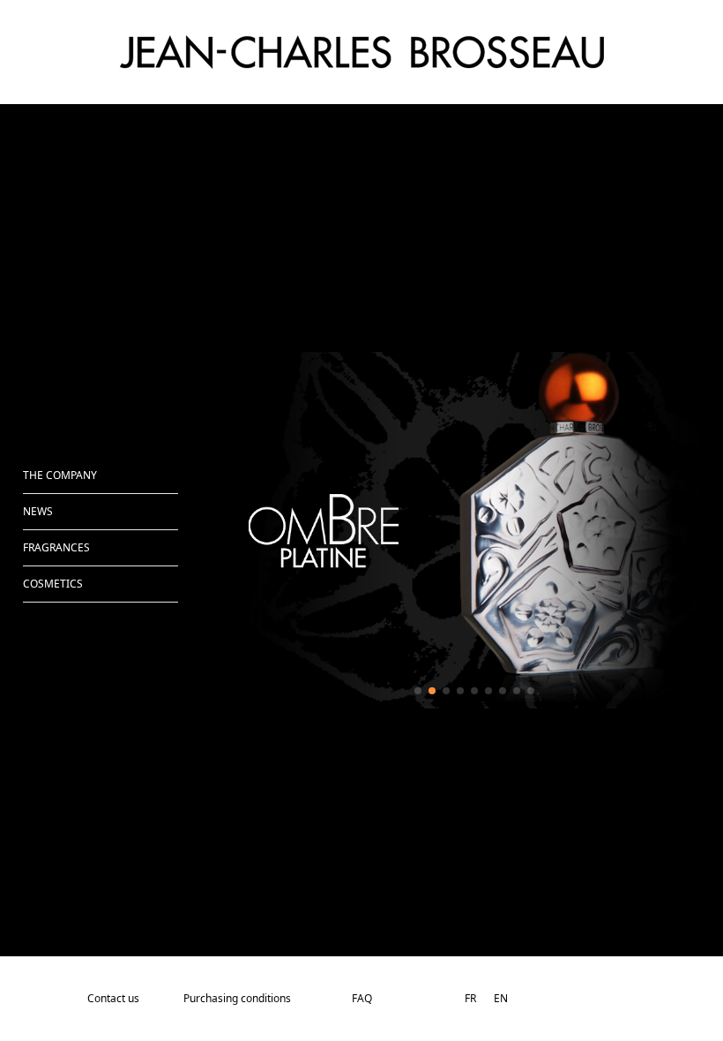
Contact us (113, 998)
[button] (417, 690)
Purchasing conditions (237, 998)
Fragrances (56, 547)
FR (470, 998)
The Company (60, 475)
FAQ (362, 998)
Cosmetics (53, 583)
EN (501, 998)
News (38, 511)
